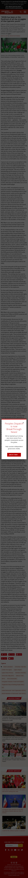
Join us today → (14, 454)
